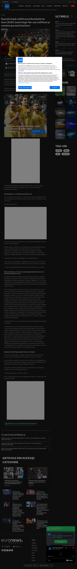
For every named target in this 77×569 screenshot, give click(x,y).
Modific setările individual (25, 87)
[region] (39, 74)
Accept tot (54, 87)
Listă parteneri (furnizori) (23, 82)
